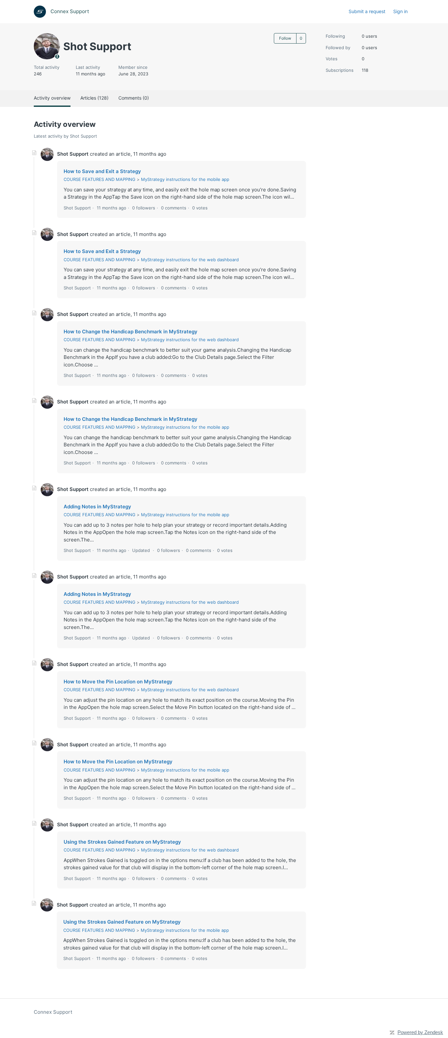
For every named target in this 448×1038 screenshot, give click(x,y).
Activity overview (52, 98)
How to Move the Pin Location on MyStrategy (118, 681)
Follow (285, 38)
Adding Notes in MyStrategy (97, 506)
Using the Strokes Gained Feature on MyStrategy (122, 842)
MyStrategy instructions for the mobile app (185, 179)
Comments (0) (133, 98)
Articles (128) (94, 98)
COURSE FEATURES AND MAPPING (99, 179)
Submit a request (367, 11)
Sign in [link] (400, 11)
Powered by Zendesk (420, 1032)
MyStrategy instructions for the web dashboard (190, 259)
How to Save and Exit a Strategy (102, 171)
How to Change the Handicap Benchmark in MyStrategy (130, 331)
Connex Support (53, 1012)
